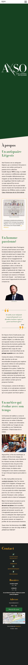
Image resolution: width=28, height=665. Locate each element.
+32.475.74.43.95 (13, 556)
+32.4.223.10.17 (13, 558)
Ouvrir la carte (14, 609)
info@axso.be (13, 563)
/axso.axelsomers (13, 574)
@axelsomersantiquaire (13, 568)
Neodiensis (18, 626)
